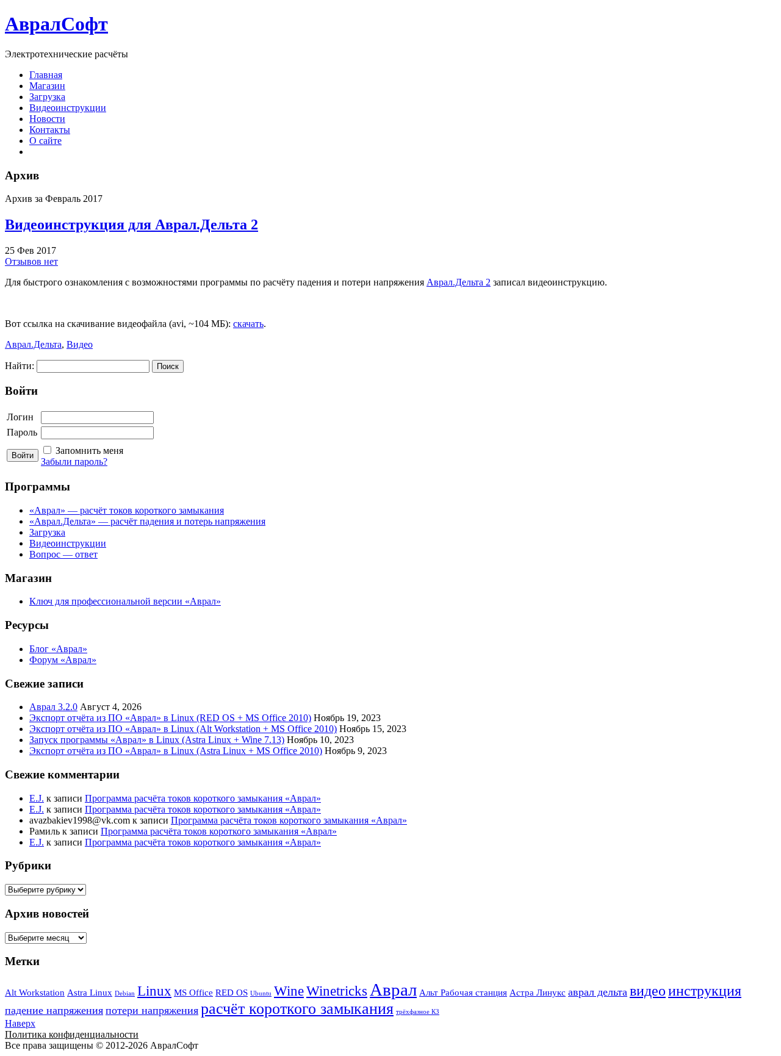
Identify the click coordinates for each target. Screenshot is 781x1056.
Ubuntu (261, 993)
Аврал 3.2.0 (53, 707)
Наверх (20, 1023)
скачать (248, 323)
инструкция (704, 991)
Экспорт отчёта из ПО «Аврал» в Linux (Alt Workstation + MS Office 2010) (183, 729)
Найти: (19, 366)
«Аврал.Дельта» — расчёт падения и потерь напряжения (147, 521)
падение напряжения (54, 1010)
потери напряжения (152, 1010)
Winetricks (336, 991)
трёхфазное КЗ (417, 1011)
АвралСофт (56, 24)
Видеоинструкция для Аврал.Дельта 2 (131, 224)
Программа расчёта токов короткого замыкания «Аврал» (203, 798)
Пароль (22, 432)
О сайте (45, 140)
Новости (47, 118)
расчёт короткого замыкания (297, 1009)
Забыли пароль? (74, 461)
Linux (154, 991)
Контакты (49, 129)
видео (648, 991)
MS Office (193, 992)
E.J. (36, 798)
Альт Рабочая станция (463, 992)
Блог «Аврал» (58, 649)
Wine (289, 991)
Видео (80, 344)
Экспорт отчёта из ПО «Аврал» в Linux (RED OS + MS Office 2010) (170, 718)
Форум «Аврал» (62, 660)
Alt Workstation (35, 992)
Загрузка (47, 97)
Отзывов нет (31, 261)
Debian (125, 993)
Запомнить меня (89, 450)
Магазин (47, 86)
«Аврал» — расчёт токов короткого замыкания (126, 510)
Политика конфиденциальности (72, 1034)
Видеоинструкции (67, 107)
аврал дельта (597, 992)
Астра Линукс (537, 992)
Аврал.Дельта (33, 344)
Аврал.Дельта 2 (458, 282)
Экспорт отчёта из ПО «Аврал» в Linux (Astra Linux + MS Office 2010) (175, 750)
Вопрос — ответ (63, 554)
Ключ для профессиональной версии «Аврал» (125, 601)
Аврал (393, 989)
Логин (20, 417)
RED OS (231, 992)
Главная (45, 75)
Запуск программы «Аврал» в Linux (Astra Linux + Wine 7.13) (156, 740)
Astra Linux (89, 992)
